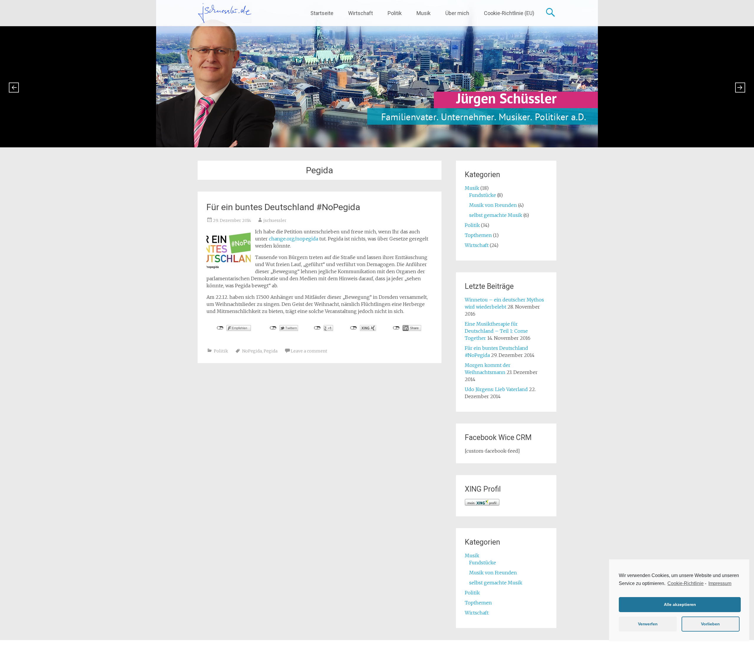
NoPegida (252, 351)
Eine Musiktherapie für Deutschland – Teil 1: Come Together (496, 331)
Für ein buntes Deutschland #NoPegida (283, 207)
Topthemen (478, 235)
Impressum (719, 583)
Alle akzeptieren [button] (680, 604)
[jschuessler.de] (225, 13)
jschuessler (275, 220)
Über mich (457, 13)
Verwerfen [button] (648, 624)
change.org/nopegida (293, 239)
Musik (423, 13)
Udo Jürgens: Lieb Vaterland (496, 389)
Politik (395, 13)
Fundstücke (482, 195)
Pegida (270, 351)
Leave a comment (309, 351)
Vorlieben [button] (710, 624)
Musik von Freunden (493, 205)
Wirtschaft (360, 13)
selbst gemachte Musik (495, 215)
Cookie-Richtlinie (685, 583)
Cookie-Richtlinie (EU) (509, 13)
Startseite (321, 13)
